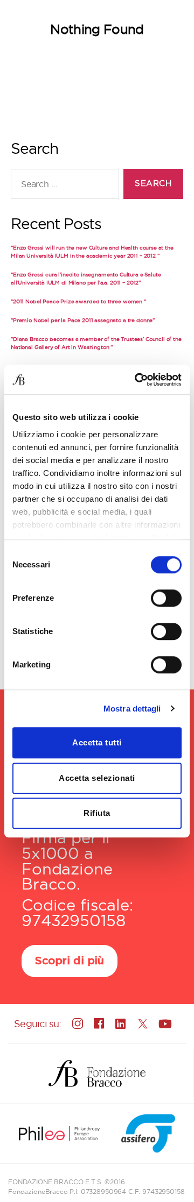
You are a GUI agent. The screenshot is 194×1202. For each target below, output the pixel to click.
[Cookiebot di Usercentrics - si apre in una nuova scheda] (137, 380)
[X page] (142, 1023)
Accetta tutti (97, 742)
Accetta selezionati (97, 778)
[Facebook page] (99, 1024)
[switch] (166, 599)
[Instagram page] (78, 1023)
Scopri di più (69, 961)
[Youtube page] (164, 1023)
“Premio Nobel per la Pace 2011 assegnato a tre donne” (83, 320)
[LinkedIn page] (121, 1023)
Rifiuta (97, 812)
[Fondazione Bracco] (96, 1073)
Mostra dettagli (132, 708)
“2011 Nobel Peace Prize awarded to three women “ (78, 301)
